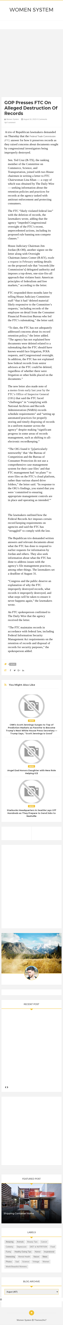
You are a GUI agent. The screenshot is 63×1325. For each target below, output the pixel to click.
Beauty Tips (32, 1242)
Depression (21, 1247)
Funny (8, 1252)
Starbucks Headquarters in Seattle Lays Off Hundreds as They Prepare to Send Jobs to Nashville (31, 813)
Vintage (36, 1262)
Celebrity (9, 1247)
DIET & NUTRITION (38, 1247)
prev (5, 1087)
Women (46, 1262)
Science (25, 1262)
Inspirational (49, 1252)
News (13, 664)
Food (53, 1247)
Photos (9, 1262)
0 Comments (42, 119)
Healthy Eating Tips (23, 1252)
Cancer (44, 1242)
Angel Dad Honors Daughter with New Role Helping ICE (31, 772)
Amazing (9, 1242)
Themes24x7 (40, 1320)
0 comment (10, 123)
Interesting (10, 1257)
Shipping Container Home (19, 1213)
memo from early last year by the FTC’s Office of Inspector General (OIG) (29, 394)
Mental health (24, 1257)
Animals (20, 1242)
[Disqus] (31, 887)
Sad (17, 1262)
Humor (37, 1252)
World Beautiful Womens (16, 1266)
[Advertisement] (31, 64)
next (8, 1087)
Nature (36, 1257)
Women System (31, 10)
